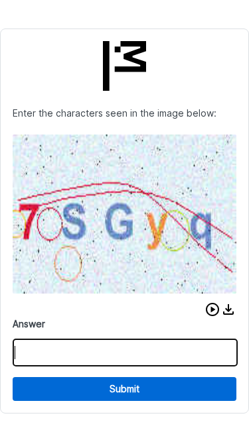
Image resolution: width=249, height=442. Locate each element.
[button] (212, 309)
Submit (124, 388)
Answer (29, 323)
